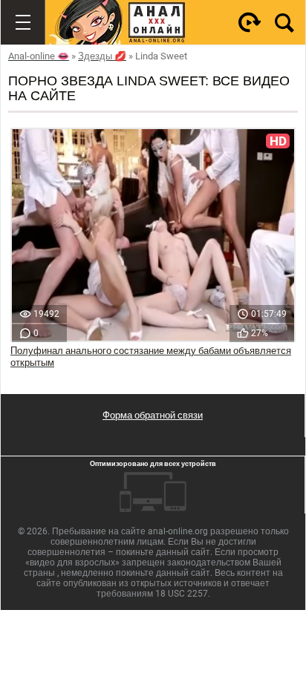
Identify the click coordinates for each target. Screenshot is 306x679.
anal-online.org (178, 531)
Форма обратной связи (152, 415)
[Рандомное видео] (249, 22)
